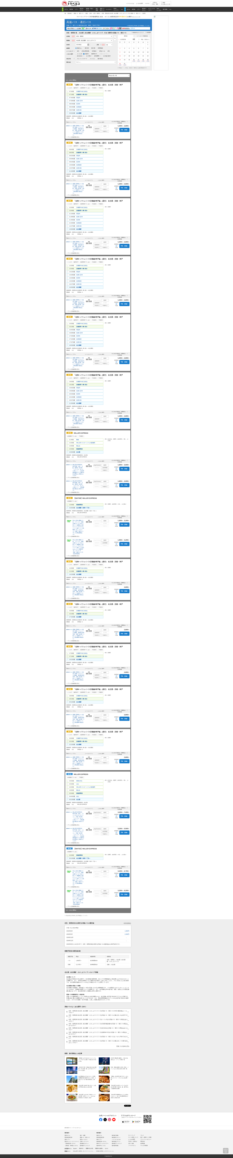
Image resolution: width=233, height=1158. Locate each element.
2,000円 (127, 934)
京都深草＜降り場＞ (82, 94)
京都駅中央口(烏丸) (81, 91)
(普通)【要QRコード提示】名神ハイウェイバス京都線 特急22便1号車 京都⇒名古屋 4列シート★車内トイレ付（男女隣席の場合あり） (78, 420)
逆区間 (115, 38)
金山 (77, 796)
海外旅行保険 (115, 1135)
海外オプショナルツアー (102, 1143)
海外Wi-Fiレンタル (101, 1145)
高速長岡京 (79, 449)
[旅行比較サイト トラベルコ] (65, 13)
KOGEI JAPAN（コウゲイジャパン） (105, 1151)
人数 (97, 44)
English (75, 1148)
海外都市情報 (115, 1145)
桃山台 (78, 446)
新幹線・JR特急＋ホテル (72, 1145)
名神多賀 (78, 107)
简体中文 (81, 1148)
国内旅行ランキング (85, 1145)
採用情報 (142, 1143)
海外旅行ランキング (117, 1143)
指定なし (78, 62)
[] (136, 16)
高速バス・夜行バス (78, 22)
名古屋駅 (78, 113)
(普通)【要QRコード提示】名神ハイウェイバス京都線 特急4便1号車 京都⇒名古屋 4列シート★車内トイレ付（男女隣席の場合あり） (78, 188)
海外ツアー (99, 1139)
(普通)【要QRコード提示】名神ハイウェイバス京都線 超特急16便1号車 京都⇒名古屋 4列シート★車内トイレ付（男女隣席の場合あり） (78, 676)
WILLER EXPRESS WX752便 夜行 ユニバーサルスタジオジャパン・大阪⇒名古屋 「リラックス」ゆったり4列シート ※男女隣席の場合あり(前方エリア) (78, 817)
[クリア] (112, 36)
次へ (138, 39)
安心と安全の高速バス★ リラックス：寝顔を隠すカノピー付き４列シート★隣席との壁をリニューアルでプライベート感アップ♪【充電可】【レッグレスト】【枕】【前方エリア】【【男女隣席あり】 (78, 527)
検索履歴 (149, 32)
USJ (77, 784)
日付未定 (78, 44)
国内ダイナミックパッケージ (72, 1141)
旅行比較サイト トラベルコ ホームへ (73, 1127)
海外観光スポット (116, 1137)
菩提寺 (78, 97)
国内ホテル (67, 1135)
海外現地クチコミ (116, 1141)
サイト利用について (133, 1137)
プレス (142, 1135)
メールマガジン (132, 1145)
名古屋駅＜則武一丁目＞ (83, 507)
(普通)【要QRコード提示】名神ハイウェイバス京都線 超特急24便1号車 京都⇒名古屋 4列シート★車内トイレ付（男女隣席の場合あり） (78, 761)
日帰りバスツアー (84, 1141)
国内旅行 (67, 1132)
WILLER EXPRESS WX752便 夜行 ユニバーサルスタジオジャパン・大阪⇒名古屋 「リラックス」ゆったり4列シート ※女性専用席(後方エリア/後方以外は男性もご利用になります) (78, 835)
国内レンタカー (84, 1139)
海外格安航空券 (100, 1137)
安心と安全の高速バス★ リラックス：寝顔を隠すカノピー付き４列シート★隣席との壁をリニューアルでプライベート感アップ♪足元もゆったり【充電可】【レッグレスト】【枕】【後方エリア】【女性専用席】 (78, 546)
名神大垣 (78, 110)
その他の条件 (107, 56)
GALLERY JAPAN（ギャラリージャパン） (83, 1151)
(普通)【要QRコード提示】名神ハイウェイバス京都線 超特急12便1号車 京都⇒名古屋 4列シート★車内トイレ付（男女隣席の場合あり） (78, 634)
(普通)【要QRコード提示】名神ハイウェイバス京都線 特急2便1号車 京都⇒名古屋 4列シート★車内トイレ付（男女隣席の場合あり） (78, 130)
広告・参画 (131, 1143)
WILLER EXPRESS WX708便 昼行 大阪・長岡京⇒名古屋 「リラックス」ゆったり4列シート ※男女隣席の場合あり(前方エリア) (78, 485)
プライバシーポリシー (145, 1139)
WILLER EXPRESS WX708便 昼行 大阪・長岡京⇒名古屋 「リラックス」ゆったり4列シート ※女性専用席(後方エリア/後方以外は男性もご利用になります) (78, 470)
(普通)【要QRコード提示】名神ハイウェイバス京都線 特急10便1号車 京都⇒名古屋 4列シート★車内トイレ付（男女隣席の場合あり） (78, 304)
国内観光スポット (84, 1143)
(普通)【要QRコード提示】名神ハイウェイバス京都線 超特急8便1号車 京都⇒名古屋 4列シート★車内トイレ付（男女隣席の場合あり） (78, 591)
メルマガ (147, 3)
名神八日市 (79, 100)
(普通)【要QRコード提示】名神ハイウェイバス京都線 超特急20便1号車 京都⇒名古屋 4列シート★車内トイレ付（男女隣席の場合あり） (78, 719)
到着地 (68, 40)
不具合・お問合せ (132, 1141)
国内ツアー (67, 1139)
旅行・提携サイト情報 (145, 1137)
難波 (77, 439)
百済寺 (78, 104)
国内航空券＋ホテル (70, 1143)
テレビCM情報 (144, 1145)
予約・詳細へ (124, 130)
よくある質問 (139, 3)
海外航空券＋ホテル (101, 1141)
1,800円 (127, 931)
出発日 (68, 44)
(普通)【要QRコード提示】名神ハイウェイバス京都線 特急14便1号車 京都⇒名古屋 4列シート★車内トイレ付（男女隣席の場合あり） (78, 362)
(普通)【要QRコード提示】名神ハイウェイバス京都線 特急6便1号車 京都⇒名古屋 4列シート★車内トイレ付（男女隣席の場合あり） (78, 246)
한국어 (106, 1148)
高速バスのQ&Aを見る (122, 1046)
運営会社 (142, 1141)
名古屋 (78, 452)
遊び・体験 (82, 1135)
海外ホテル (99, 1135)
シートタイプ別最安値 (142, 36)
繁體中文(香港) (99, 1148)
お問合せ (155, 3)
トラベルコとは (130, 3)
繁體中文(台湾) (89, 1148)
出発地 (68, 36)
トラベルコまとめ (116, 1139)
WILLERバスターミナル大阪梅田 (85, 442)
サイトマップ (131, 1135)
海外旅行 (98, 1132)
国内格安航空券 (68, 1137)
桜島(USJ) (79, 781)
